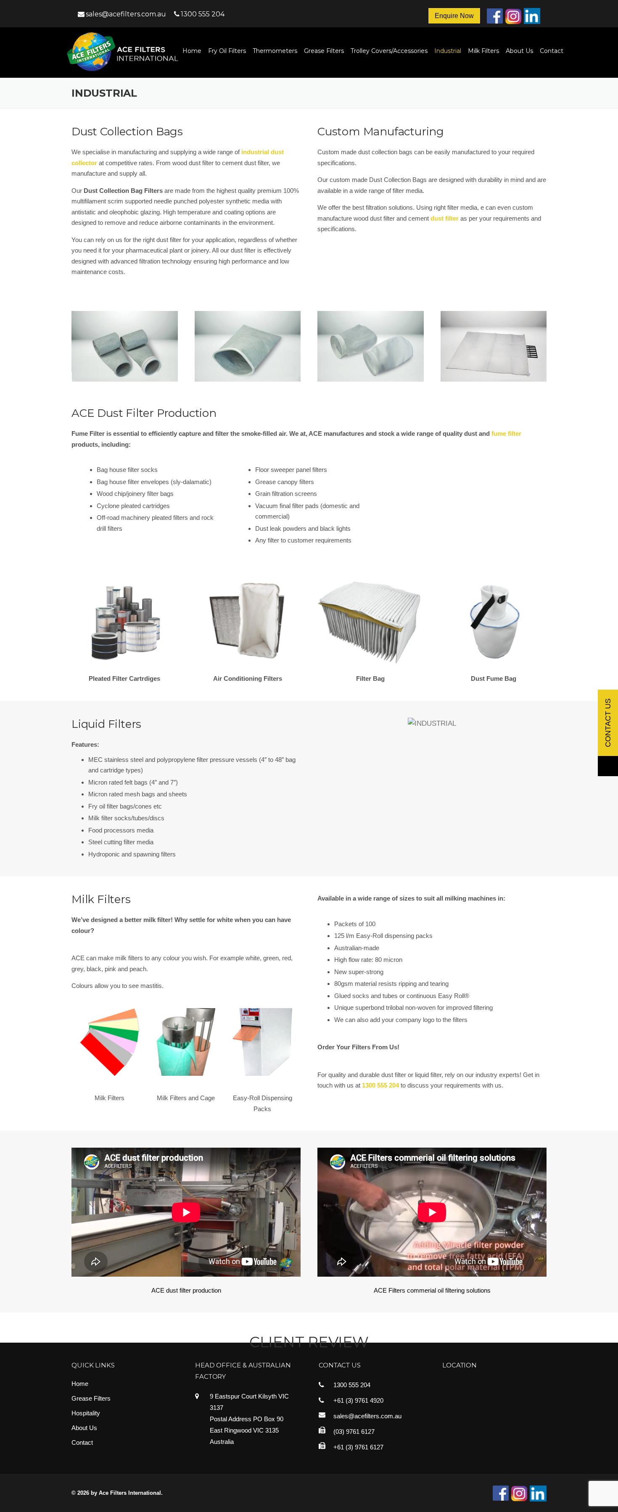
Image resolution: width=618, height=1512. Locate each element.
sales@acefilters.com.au (127, 14)
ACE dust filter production (186, 1290)
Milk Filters (483, 51)
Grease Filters (324, 51)
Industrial (447, 51)
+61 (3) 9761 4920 (358, 1400)
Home (191, 51)
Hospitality (85, 1413)
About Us (519, 51)
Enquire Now (454, 15)
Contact (551, 51)
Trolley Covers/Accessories (389, 51)
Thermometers (275, 51)
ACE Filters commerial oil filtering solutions (432, 1290)
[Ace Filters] (127, 52)
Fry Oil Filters (227, 51)
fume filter (506, 433)
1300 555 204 (202, 14)
